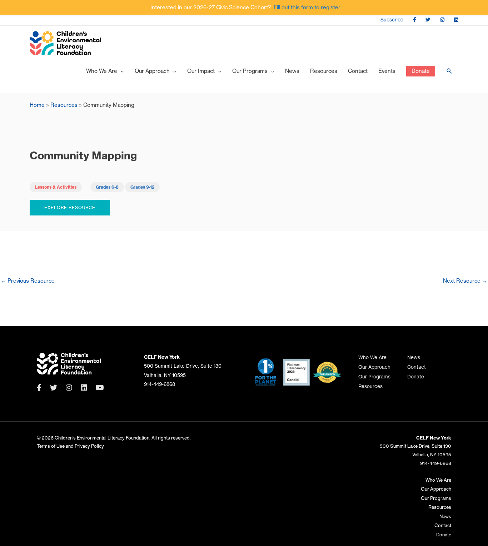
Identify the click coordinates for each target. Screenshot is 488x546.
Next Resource (465, 280)
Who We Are (372, 357)
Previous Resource (28, 280)
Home (37, 104)
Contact (416, 367)
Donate (415, 377)
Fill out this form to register (307, 7)
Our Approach (374, 367)
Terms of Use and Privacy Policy (70, 446)
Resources (64, 104)
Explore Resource (69, 207)
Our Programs (374, 377)
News (413, 357)
